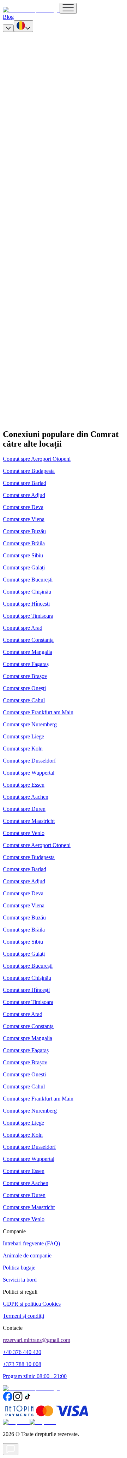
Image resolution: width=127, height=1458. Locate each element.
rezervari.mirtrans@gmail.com (36, 1340)
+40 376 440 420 (22, 1352)
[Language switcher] (23, 26)
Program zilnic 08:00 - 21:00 (35, 1376)
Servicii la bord (20, 1280)
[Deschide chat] (10, 1449)
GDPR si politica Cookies (32, 1304)
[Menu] (68, 8)
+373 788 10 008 (22, 1364)
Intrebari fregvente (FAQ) (31, 1243)
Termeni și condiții (23, 1316)
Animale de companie (27, 1255)
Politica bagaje (19, 1268)
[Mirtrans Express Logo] (31, 10)
